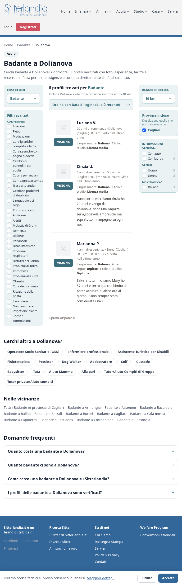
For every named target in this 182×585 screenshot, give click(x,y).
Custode (143, 361)
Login (8, 27)
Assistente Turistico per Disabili (143, 351)
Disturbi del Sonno (26, 261)
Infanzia (81, 11)
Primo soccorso (24, 210)
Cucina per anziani (25, 175)
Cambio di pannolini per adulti (22, 165)
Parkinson (20, 241)
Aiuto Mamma (61, 371)
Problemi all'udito (25, 266)
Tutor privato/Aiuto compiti (30, 381)
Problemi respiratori (20, 253)
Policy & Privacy (107, 555)
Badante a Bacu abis (156, 407)
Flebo (17, 131)
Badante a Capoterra (20, 420)
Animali (102, 11)
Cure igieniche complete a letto (24, 143)
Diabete (18, 235)
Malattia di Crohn (25, 225)
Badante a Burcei (79, 413)
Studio (139, 11)
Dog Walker (71, 361)
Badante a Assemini (120, 407)
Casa (156, 11)
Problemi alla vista (25, 276)
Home (65, 11)
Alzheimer (20, 215)
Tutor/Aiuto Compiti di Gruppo (129, 371)
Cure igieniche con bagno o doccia (26, 153)
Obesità (18, 281)
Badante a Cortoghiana (95, 420)
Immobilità (20, 271)
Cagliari (154, 130)
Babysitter (15, 371)
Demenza (19, 230)
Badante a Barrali (48, 413)
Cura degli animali (25, 286)
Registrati (28, 27)
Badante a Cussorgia (133, 420)
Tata (36, 371)
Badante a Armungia (84, 407)
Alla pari (88, 371)
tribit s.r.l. (26, 532)
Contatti (101, 561)
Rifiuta (146, 578)
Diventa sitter (60, 541)
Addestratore (101, 361)
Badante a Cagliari (111, 413)
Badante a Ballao (17, 413)
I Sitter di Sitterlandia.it (67, 535)
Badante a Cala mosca (147, 413)
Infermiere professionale (88, 351)
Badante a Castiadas (57, 420)
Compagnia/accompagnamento (26, 180)
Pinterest (11, 548)
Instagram (29, 540)
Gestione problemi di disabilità (26, 193)
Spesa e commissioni (22, 318)
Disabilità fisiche (24, 246)
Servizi (173, 11)
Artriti (17, 220)
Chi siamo (102, 535)
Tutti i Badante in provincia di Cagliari (34, 407)
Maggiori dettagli (100, 578)
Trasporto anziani (25, 185)
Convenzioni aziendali (157, 535)
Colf (124, 361)
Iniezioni (19, 126)
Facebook (11, 540)
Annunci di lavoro (63, 548)
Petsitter (46, 361)
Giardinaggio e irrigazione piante (25, 308)
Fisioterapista (18, 361)
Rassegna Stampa (109, 541)
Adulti (121, 11)
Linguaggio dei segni (23, 202)
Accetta (168, 578)
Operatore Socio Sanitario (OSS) (33, 351)
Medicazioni (21, 136)
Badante (23, 45)
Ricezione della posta (23, 293)
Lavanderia (20, 301)
